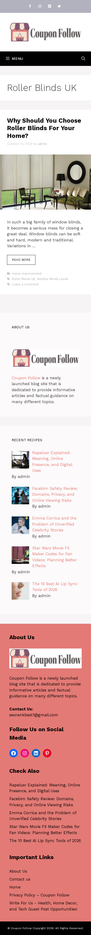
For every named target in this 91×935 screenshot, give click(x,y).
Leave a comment (25, 284)
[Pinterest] (49, 6)
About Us (18, 871)
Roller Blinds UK (23, 279)
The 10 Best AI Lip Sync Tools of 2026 (45, 840)
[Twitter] (59, 6)
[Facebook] (30, 6)
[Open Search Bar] (83, 59)
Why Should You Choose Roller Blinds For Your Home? (44, 128)
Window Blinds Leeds (52, 279)
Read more (21, 260)
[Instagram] (40, 6)
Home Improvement (27, 273)
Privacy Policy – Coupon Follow (39, 895)
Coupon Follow (26, 378)
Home (15, 887)
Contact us (19, 879)
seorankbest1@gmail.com (33, 715)
